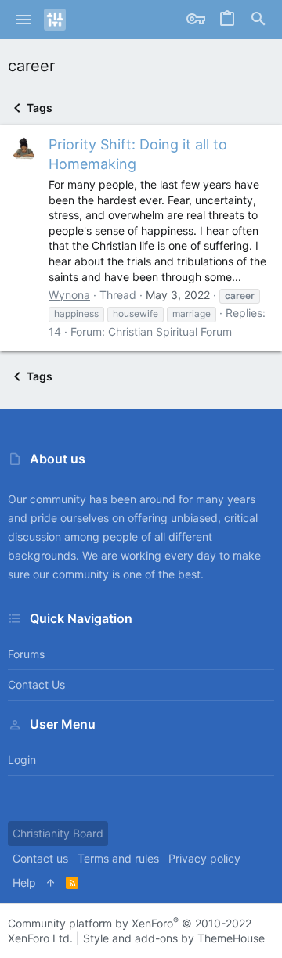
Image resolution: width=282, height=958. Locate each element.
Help (24, 882)
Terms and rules (118, 858)
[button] (24, 19)
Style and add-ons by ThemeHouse (174, 938)
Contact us (36, 684)
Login (22, 759)
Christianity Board (58, 833)
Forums (26, 654)
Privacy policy (204, 858)
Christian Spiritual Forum (170, 331)
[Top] (51, 882)
